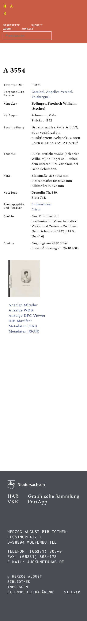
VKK (12, 502)
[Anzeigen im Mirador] (24, 296)
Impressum (17, 587)
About (7, 28)
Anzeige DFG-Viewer (26, 315)
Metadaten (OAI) (22, 326)
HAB (13, 496)
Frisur (36, 209)
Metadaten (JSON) (23, 331)
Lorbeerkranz (41, 204)
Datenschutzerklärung (30, 592)
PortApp (37, 502)
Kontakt (27, 28)
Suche (35, 25)
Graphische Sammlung (53, 496)
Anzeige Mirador (23, 305)
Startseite (11, 25)
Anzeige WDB (20, 310)
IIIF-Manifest (20, 321)
